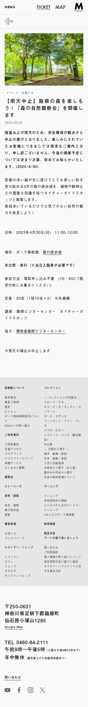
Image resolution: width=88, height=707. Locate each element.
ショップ (10, 566)
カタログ (10, 571)
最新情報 (10, 524)
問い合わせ (51, 547)
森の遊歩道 (52, 251)
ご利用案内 (12, 435)
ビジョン (10, 411)
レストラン (12, 557)
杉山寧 (48, 444)
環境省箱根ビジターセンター (41, 330)
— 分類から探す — (56, 449)
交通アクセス (13, 449)
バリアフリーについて (19, 458)
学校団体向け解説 (55, 500)
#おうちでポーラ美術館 (59, 514)
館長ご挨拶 (12, 402)
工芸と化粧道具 (54, 463)
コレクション (52, 388)
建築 (7, 514)
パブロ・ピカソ (54, 430)
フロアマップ (13, 453)
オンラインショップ (18, 575)
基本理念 (10, 397)
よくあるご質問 (15, 468)
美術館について (15, 388)
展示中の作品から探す (58, 472)
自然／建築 (12, 496)
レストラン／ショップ (19, 547)
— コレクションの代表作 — (62, 397)
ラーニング (51, 486)
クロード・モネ (54, 402)
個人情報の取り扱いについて (62, 557)
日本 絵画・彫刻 (55, 458)
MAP (60, 7)
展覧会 (9, 477)
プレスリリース (15, 538)
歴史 (7, 407)
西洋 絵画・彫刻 (55, 453)
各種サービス (13, 463)
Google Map (14, 627)
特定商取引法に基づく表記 (61, 561)
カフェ (9, 561)
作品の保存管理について (60, 477)
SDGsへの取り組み (17, 425)
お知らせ (10, 533)
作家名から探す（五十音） (61, 468)
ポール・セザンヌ (55, 416)
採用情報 (50, 524)
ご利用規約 (51, 552)
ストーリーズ (13, 486)
